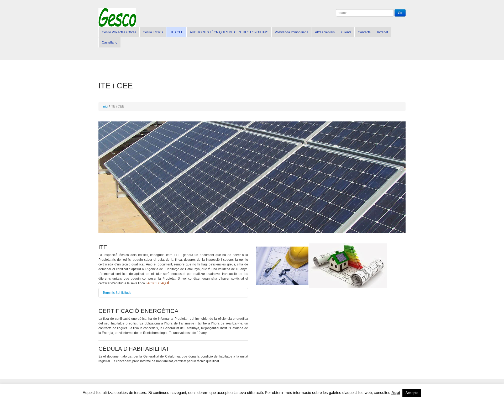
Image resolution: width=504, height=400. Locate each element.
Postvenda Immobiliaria (291, 32)
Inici (105, 106)
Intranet (382, 32)
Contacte (364, 32)
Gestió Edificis (153, 32)
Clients (346, 32)
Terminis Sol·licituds (117, 293)
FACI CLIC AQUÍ (157, 283)
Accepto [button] (412, 393)
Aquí (395, 392)
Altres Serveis (325, 32)
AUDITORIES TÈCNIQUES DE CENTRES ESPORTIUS (229, 32)
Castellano (109, 42)
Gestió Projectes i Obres (119, 32)
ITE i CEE (176, 32)
